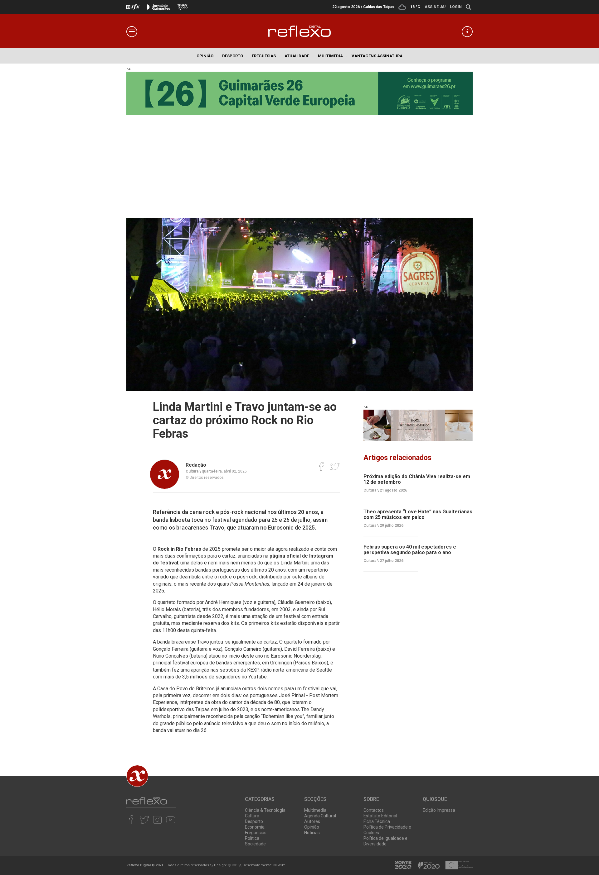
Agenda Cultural (320, 815)
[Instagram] (157, 819)
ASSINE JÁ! (435, 7)
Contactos (373, 810)
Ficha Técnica (376, 821)
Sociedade (255, 843)
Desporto (234, 56)
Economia (255, 827)
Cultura (252, 815)
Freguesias (266, 56)
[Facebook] (321, 466)
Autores (312, 821)
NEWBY (279, 865)
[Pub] (418, 425)
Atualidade (299, 56)
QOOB (232, 865)
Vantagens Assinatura (377, 56)
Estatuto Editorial (380, 815)
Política (252, 838)
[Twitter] (335, 466)
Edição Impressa (439, 810)
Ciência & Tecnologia (265, 810)
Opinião (207, 56)
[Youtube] (170, 819)
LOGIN (456, 7)
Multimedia (332, 56)
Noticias (312, 832)
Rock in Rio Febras (179, 549)
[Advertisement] (299, 162)
